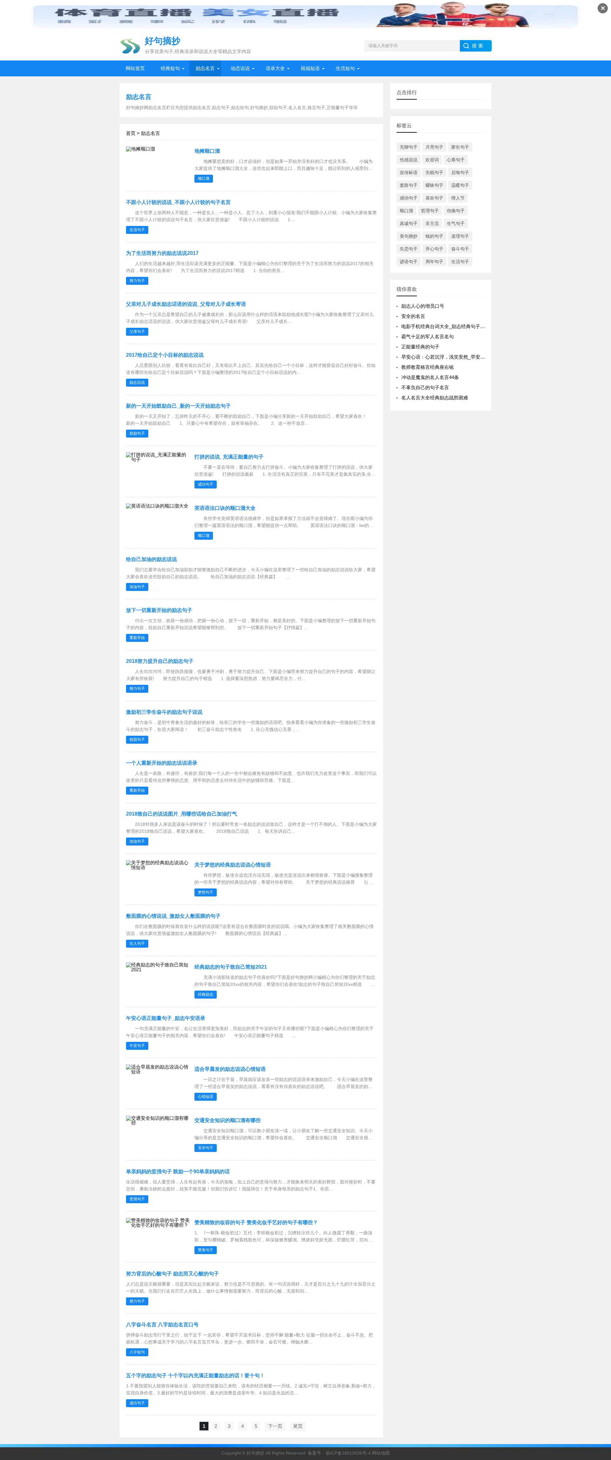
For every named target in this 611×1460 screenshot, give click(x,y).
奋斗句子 (460, 248)
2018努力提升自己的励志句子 (159, 661)
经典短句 (170, 68)
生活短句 (345, 68)
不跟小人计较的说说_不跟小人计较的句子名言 (178, 202)
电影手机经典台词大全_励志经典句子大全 (445, 326)
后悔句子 (460, 172)
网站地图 (381, 1453)
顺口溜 (203, 178)
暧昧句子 (434, 185)
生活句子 (137, 230)
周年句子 (434, 261)
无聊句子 (409, 147)
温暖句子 (460, 185)
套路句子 (409, 185)
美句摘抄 (409, 236)
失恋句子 (409, 248)
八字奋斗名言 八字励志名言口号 (162, 1324)
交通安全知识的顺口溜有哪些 (227, 1120)
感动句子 (409, 197)
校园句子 (137, 739)
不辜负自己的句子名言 (425, 387)
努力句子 (137, 280)
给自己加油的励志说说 (151, 559)
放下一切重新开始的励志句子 (159, 610)
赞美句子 (205, 1250)
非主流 (432, 223)
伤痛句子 (456, 210)
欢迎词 (432, 159)
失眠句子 (434, 172)
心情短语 (205, 1096)
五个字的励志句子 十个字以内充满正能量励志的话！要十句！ (195, 1375)
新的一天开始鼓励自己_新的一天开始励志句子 (178, 406)
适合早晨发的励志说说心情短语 (230, 1069)
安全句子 (205, 1148)
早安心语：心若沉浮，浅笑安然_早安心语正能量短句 (457, 357)
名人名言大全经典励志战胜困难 (434, 397)
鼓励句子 (137, 433)
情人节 (458, 197)
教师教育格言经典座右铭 (427, 367)
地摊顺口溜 (207, 151)
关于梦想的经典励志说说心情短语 (232, 864)
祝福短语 (310, 68)
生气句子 (456, 223)
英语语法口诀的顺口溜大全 (225, 508)
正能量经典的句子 (420, 346)
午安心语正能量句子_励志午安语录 (165, 1018)
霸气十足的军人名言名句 (427, 336)
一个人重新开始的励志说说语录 (161, 763)
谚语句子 (409, 261)
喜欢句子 (434, 197)
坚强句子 (137, 1199)
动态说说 (240, 68)
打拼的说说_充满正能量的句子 (228, 457)
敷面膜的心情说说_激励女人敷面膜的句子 (173, 916)
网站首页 (135, 68)
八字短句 (137, 1352)
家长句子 (460, 147)
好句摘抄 (255, 1453)
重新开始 (137, 637)
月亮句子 (434, 147)
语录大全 (275, 68)
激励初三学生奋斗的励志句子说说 (164, 712)
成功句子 (205, 484)
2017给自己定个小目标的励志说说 (165, 355)
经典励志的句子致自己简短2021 (230, 967)
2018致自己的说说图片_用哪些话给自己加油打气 (181, 814)
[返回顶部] (598, 1307)
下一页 (275, 1426)
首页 (131, 133)
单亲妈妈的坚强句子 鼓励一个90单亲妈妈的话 (178, 1171)
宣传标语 (409, 172)
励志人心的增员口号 (422, 306)
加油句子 (137, 587)
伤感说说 (409, 159)
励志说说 (137, 382)
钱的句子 (434, 236)
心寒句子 (456, 159)
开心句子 (434, 248)
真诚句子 (409, 223)
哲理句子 (430, 210)
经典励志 (205, 994)
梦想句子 (205, 892)
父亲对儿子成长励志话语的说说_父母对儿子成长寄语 (186, 304)
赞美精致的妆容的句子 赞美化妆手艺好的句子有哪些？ (256, 1222)
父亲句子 (137, 331)
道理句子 (460, 236)
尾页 (298, 1426)
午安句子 (137, 1045)
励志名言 (205, 68)
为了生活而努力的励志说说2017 (162, 253)
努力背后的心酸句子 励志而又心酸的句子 (172, 1273)
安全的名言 (413, 316)
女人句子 (137, 943)
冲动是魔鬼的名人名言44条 (430, 377)
